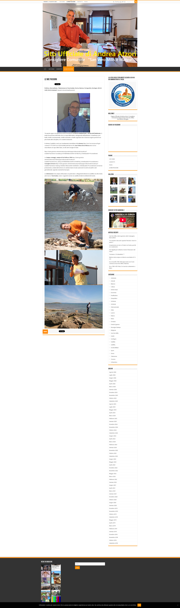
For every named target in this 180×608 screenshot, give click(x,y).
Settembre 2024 (113, 433)
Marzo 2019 (112, 525)
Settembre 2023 (113, 456)
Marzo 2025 (112, 415)
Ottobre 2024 (112, 430)
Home (85, 1)
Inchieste (113, 304)
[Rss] (113, 2)
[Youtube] (121, 2)
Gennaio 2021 (113, 494)
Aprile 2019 (112, 523)
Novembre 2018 (113, 537)
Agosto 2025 (112, 404)
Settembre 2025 (113, 401)
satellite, (113, 344)
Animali (113, 281)
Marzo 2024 (112, 441)
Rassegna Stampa (116, 327)
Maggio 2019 (112, 520)
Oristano (113, 321)
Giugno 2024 (112, 436)
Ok (139, 605)
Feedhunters (114, 295)
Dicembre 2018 (113, 534)
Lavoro (113, 313)
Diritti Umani (114, 289)
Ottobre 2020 (112, 499)
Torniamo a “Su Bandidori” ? (116, 254)
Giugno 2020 (112, 502)
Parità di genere (115, 324)
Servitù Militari (115, 347)
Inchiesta (113, 301)
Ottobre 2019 (112, 514)
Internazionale (115, 307)
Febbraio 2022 (113, 479)
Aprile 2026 (112, 383)
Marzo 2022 (112, 476)
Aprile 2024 (112, 439)
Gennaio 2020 (113, 505)
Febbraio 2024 (113, 444)
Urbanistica (114, 362)
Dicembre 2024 (113, 424)
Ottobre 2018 (112, 540)
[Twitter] (117, 2)
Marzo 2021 (112, 491)
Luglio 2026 (112, 375)
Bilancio (113, 284)
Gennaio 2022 (113, 482)
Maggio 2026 (112, 381)
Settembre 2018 (113, 543)
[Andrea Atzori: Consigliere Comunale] (90, 35)
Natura (113, 315)
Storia (112, 353)
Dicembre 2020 (113, 496)
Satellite (113, 342)
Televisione (114, 356)
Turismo (113, 359)
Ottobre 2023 (112, 453)
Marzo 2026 (112, 386)
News (112, 318)
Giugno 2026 (112, 378)
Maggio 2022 (112, 473)
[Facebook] (115, 2)
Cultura (113, 286)
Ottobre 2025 (112, 398)
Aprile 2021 (112, 488)
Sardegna (113, 339)
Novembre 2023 (113, 450)
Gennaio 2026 (113, 389)
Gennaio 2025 (113, 421)
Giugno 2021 (112, 485)
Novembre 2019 (113, 511)
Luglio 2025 (112, 407)
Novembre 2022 (113, 470)
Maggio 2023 (112, 462)
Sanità (112, 336)
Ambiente (113, 278)
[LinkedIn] (119, 2)
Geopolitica (114, 298)
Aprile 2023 (112, 465)
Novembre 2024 (113, 427)
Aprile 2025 (112, 412)
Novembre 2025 (113, 395)
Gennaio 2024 (113, 447)
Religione (113, 330)
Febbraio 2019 (113, 528)
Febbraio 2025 (113, 418)
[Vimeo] (123, 2)
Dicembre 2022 (113, 468)
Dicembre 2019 (113, 508)
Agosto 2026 (112, 372)
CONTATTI (79, 1)
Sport (112, 350)
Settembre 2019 (113, 517)
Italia (112, 310)
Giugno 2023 (112, 459)
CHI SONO (62, 1)
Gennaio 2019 (113, 531)
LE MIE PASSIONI (71, 1)
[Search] (136, 1)
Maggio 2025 (112, 410)
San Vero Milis (114, 333)
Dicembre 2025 (113, 392)
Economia (113, 292)
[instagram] (124, 2)
